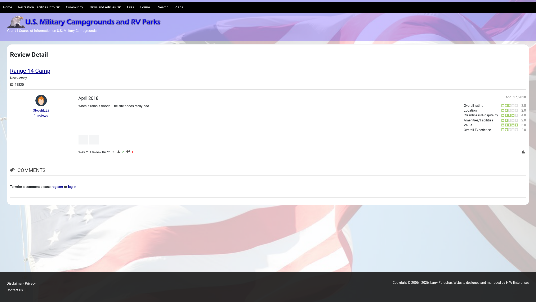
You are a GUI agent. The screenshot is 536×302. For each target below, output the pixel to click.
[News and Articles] (118, 7)
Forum (145, 7)
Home (7, 7)
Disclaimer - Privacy (21, 283)
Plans (179, 7)
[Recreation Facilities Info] (57, 7)
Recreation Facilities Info (36, 7)
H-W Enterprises (517, 283)
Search (163, 7)
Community (74, 7)
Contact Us (15, 290)
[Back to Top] (529, 294)
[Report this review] (524, 152)
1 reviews (41, 115)
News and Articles (102, 7)
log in (72, 187)
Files (130, 7)
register (57, 187)
